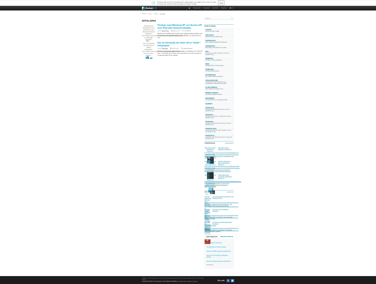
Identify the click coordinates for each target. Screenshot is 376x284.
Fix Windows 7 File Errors (214, 242)
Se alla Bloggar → (229, 143)
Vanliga (208, 29)
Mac (207, 51)
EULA (156, 278)
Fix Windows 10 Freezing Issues (216, 247)
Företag (144, 278)
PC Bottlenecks (211, 87)
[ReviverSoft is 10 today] (185, 8)
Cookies (195, 281)
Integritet (189, 281)
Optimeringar (210, 75)
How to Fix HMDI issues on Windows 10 (219, 251)
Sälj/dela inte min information (184, 278)
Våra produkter (211, 80)
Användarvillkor (182, 281)
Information (210, 46)
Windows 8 (209, 121)
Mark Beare (165, 48)
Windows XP (209, 135)
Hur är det (209, 35)
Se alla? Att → (230, 192)
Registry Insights (211, 92)
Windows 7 (209, 114)
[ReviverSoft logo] (149, 8)
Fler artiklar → (210, 264)
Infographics (210, 40)
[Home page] (189, 8)
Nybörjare (209, 69)
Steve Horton (165, 31)
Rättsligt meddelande (166, 278)
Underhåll (209, 58)
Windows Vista (210, 128)
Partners (151, 278)
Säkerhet (208, 103)
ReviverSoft (210, 98)
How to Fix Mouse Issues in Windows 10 (219, 261)
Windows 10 (209, 107)
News (207, 64)
